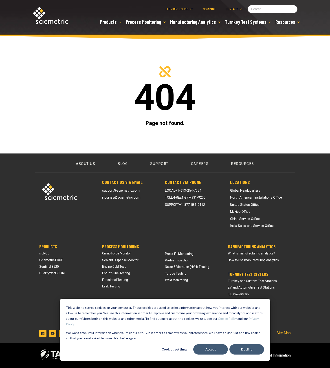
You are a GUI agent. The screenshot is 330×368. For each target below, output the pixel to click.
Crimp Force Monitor (116, 253)
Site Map (284, 333)
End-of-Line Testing (116, 273)
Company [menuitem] (209, 9)
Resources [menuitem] (242, 164)
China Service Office (245, 219)
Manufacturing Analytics (251, 246)
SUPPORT (185, 205)
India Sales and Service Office (252, 226)
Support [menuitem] (159, 164)
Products (48, 246)
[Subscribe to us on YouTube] (52, 333)
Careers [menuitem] (200, 164)
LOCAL (183, 190)
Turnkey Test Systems (248, 274)
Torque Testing (175, 273)
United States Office (245, 205)
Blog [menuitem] (123, 164)
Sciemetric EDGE (51, 260)
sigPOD (44, 253)
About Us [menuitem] (85, 164)
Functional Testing (115, 280)
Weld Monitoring (176, 280)
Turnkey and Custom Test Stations (252, 281)
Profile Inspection (177, 260)
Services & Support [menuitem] (179, 9)
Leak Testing (111, 286)
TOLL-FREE (185, 197)
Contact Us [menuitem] (234, 9)
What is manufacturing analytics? (251, 253)
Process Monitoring (120, 246)
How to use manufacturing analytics (253, 260)
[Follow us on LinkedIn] (42, 333)
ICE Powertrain (238, 294)
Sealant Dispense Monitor (120, 260)
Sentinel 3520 (49, 266)
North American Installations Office (256, 197)
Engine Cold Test (114, 266)
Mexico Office (240, 212)
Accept (210, 349)
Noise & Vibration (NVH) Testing (187, 267)
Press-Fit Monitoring (179, 254)
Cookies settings (174, 349)
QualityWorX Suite (52, 273)
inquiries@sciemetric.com (121, 197)
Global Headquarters (245, 190)
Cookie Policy (227, 318)
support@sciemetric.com (121, 190)
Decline (246, 349)
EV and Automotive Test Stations (251, 287)
